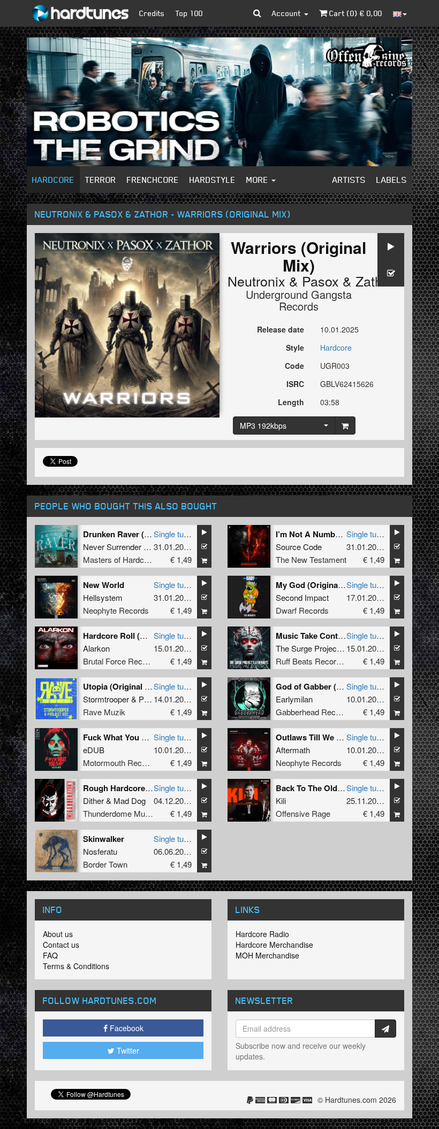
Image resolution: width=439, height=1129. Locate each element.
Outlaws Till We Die (312, 737)
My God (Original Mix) (317, 585)
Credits (152, 13)
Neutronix (256, 280)
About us (58, 934)
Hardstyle (213, 179)
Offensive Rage (303, 813)
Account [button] (287, 13)
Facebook (125, 1028)
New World (103, 585)
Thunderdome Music (119, 813)
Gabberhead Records (313, 711)
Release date (280, 329)
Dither (93, 800)
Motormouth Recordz (120, 762)
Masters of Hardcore (119, 559)
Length (291, 402)
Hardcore (53, 179)
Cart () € (354, 13)
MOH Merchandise (267, 955)
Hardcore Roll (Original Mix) (135, 635)
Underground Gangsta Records (299, 300)
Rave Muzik (104, 711)
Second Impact (302, 597)
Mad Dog (129, 800)
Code (294, 365)
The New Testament (311, 559)
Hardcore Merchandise (274, 944)
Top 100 (189, 13)
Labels (391, 179)
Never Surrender (112, 546)
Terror (100, 179)
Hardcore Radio (262, 934)
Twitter (127, 1050)
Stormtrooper (106, 699)
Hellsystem (103, 597)
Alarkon (96, 648)
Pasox (320, 280)
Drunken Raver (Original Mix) (137, 534)
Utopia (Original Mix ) (123, 686)
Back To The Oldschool (319, 788)
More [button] (258, 179)
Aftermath (293, 749)
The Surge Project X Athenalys (329, 648)
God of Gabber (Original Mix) (330, 686)
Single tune (173, 533)
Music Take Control (312, 635)
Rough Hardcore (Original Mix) (140, 788)
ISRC (295, 383)
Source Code (299, 546)
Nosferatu (100, 851)
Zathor (374, 280)
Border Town (105, 864)
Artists (349, 179)
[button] (257, 13)
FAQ (50, 955)
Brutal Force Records (120, 661)
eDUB (93, 749)
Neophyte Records (116, 610)
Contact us (61, 944)
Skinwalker (103, 839)
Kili (281, 800)
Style (295, 347)
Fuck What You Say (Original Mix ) (146, 737)
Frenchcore (153, 179)
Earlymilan (294, 699)
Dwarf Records (302, 610)
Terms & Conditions (76, 966)
